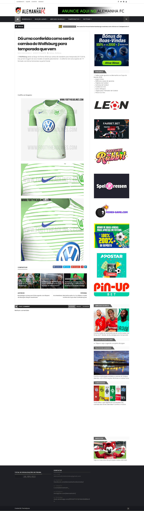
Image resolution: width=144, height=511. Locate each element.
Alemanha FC (20, 1)
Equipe (28, 1)
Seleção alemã (40, 19)
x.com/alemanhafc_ (61, 488)
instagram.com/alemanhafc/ (65, 493)
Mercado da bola (57, 19)
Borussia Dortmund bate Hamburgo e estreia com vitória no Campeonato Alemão (93, 26)
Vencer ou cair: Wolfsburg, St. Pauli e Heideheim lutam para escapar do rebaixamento (51, 284)
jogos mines (100, 79)
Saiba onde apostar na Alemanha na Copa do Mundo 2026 (110, 76)
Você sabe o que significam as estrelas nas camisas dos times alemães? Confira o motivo (110, 403)
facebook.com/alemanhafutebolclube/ (69, 482)
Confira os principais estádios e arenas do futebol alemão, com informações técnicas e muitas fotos (111, 377)
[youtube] (126, 1)
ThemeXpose (26, 508)
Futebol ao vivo (101, 87)
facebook (86, 306)
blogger (72, 306)
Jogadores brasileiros (71, 279)
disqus (79, 306)
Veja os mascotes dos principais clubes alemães (110, 460)
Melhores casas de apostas (105, 81)
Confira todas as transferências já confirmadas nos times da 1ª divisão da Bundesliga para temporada (111, 334)
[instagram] (124, 1)
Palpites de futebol (102, 83)
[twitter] (121, 1)
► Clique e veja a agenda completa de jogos (109, 343)
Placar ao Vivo (100, 93)
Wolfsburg (58, 53)
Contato (34, 1)
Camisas (51, 53)
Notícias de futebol (102, 85)
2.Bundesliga (22, 277)
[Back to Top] (128, 508)
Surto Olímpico (101, 89)
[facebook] (118, 1)
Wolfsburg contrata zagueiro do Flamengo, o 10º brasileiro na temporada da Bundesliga (75, 284)
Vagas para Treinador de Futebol (107, 91)
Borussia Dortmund (57, 26)
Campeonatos (73, 19)
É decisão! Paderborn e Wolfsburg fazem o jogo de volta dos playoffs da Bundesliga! (28, 283)
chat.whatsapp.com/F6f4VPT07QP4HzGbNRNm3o (72, 500)
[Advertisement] (52, 78)
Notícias (86, 19)
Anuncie (40, 1)
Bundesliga (26, 19)
